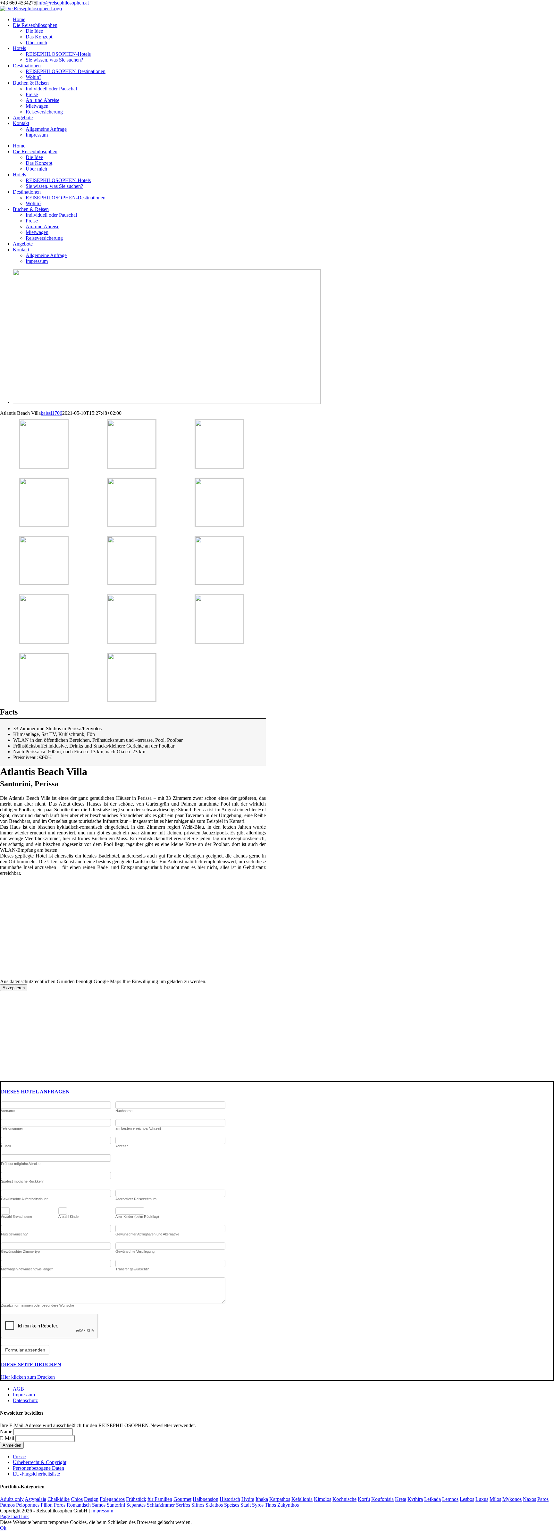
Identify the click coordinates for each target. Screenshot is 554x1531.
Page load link (14, 1516)
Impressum (24, 1394)
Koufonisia (382, 1499)
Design (91, 1499)
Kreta (400, 1499)
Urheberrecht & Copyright (39, 1462)
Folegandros (112, 1499)
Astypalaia (35, 1499)
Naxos (529, 1499)
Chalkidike (58, 1499)
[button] (35, 1091)
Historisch (230, 1499)
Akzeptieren (14, 987)
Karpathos (279, 1499)
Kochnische (344, 1499)
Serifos (183, 1505)
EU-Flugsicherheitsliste (36, 1474)
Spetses (231, 1505)
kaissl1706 (51, 413)
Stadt (245, 1505)
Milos (495, 1499)
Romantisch (79, 1505)
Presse (19, 1456)
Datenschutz (25, 1400)
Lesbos (467, 1499)
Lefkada (432, 1499)
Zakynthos (288, 1505)
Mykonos (512, 1499)
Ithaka (262, 1499)
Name (6, 1431)
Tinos (270, 1505)
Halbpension (205, 1499)
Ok (3, 1528)
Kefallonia (302, 1499)
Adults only (12, 1499)
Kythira (415, 1499)
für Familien (159, 1499)
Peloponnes (27, 1505)
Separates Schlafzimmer (150, 1505)
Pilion (47, 1505)
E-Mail (7, 1438)
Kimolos (322, 1499)
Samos (98, 1505)
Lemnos (450, 1499)
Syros (258, 1505)
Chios (77, 1499)
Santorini (116, 1505)
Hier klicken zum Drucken (28, 1377)
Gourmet (182, 1499)
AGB (18, 1389)
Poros (59, 1505)
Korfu (364, 1499)
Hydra (247, 1499)
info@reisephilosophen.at (63, 2)
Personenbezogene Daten (38, 1468)
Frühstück (136, 1499)
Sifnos (197, 1505)
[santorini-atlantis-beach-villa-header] (167, 402)
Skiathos (214, 1505)
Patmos (7, 1505)
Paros (543, 1499)
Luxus (481, 1499)
